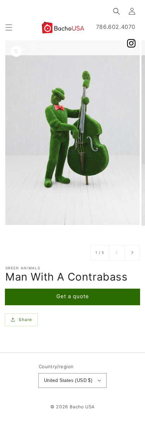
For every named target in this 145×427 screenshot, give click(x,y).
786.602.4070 (115, 26)
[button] (9, 27)
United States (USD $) (68, 380)
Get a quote (72, 296)
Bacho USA (82, 406)
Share (25, 319)
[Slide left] (117, 252)
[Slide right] (132, 252)
